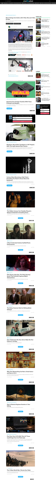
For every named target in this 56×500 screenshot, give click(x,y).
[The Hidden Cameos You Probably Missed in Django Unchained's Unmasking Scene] (20, 199)
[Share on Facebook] (28, 26)
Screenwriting (11, 3)
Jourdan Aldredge (9, 150)
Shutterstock (10, 52)
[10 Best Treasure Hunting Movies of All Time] (38, 81)
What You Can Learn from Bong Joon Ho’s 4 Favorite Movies (45, 93)
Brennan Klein (43, 77)
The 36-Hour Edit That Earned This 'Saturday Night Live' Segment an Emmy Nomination (46, 100)
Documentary (24, 3)
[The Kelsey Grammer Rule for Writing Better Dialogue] (20, 296)
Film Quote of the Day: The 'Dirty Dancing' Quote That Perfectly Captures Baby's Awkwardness (18, 276)
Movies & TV (37, 3)
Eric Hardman (43, 34)
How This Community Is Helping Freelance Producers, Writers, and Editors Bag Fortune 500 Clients (45, 22)
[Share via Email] (31, 26)
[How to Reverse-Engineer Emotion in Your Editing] (20, 392)
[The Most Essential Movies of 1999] (38, 87)
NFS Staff (8, 107)
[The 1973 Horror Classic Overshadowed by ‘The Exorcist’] (38, 44)
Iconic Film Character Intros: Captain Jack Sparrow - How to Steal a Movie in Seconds (45, 32)
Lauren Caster (9, 344)
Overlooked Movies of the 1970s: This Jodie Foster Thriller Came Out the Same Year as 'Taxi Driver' (45, 75)
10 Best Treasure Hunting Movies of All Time (45, 81)
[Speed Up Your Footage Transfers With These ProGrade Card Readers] (20, 89)
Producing (42, 3)
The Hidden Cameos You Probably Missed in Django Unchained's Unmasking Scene (19, 211)
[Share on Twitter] (29, 26)
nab (9, 74)
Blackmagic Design (15, 52)
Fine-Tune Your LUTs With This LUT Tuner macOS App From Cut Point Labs (18, 436)
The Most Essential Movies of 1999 (45, 87)
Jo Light (9, 247)
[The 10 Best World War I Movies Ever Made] (20, 458)
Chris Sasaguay (43, 83)
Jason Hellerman (10, 215)
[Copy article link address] (32, 26)
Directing (6, 3)
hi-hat (15, 74)
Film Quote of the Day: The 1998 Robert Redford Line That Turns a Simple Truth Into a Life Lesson (45, 26)
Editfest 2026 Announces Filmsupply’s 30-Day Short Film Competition (45, 38)
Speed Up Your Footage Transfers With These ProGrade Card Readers (19, 102)
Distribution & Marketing (48, 3)
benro (12, 74)
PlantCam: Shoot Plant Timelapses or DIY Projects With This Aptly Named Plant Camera (20, 145)
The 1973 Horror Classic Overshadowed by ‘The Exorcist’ (45, 44)
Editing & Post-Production (31, 3)
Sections (9, 1)
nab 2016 (11, 74)
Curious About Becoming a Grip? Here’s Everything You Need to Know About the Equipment (18, 178)
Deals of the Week (12, 104)
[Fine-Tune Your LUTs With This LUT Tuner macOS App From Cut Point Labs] (20, 424)
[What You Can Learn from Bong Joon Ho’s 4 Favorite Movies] (38, 93)
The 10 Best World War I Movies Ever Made (19, 470)
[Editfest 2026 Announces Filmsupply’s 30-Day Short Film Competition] (38, 38)
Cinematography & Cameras (18, 3)
